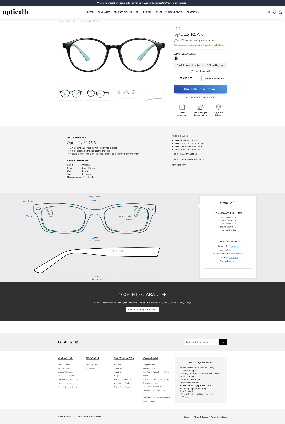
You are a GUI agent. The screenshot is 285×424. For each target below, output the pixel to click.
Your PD (117, 372)
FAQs (116, 376)
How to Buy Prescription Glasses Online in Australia (155, 381)
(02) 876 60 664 (194, 379)
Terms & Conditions (219, 417)
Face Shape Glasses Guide (153, 386)
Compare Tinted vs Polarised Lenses (154, 392)
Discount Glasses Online (68, 383)
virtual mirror (214, 78)
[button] (138, 12)
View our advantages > (177, 3)
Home (61, 21)
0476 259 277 (192, 376)
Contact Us (118, 364)
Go (223, 341)
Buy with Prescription (199, 89)
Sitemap (187, 417)
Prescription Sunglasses (67, 376)
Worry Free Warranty (122, 387)
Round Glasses (73, 21)
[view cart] (280, 12)
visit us (137, 3)
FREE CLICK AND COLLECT (184, 154)
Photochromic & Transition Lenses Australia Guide (156, 399)
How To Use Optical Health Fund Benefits (155, 374)
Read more (233, 246)
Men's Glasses (64, 368)
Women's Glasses (65, 372)
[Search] (269, 12)
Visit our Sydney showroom (142, 309)
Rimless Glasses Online (67, 387)
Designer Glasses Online (68, 379)
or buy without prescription (200, 97)
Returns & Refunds (122, 383)
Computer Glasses (149, 364)
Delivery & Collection (122, 379)
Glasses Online (64, 364)
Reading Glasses (149, 368)
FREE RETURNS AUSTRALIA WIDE (188, 159)
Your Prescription (121, 368)
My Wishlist (91, 368)
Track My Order (92, 364)
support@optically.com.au (200, 385)
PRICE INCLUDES (180, 136)
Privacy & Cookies (201, 417)
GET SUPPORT (179, 165)
